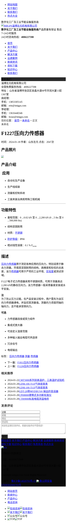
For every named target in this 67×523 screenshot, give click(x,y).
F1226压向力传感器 (28, 366)
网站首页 (6, 440)
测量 (27, 356)
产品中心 (12, 50)
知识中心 (12, 69)
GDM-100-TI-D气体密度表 (33, 384)
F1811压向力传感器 (28, 362)
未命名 (26, 120)
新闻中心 (12, 495)
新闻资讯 (12, 62)
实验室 (50, 271)
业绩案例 (12, 58)
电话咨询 (12, 502)
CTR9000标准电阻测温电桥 (34, 399)
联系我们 (12, 12)
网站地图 (12, 4)
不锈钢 (18, 232)
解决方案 (12, 54)
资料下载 (12, 65)
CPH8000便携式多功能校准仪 (35, 395)
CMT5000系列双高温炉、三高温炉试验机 (41, 380)
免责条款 (38, 444)
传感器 (15, 271)
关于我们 (12, 8)
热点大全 (12, 15)
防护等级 (12, 239)
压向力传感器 (8, 264)
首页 (9, 43)
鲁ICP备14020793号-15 (23, 481)
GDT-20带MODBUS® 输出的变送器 (38, 391)
